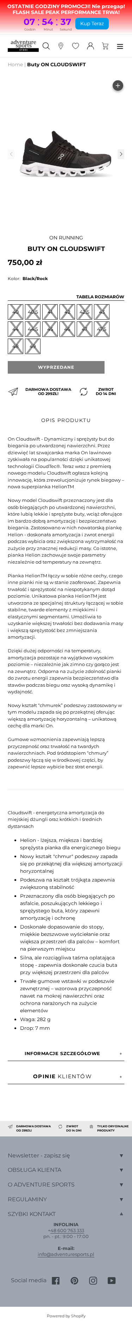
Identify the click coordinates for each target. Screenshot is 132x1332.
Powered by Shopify (66, 1315)
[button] (120, 154)
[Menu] (120, 46)
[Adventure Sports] (23, 46)
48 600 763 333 (67, 1230)
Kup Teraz (92, 23)
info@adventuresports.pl (66, 1254)
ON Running (66, 238)
